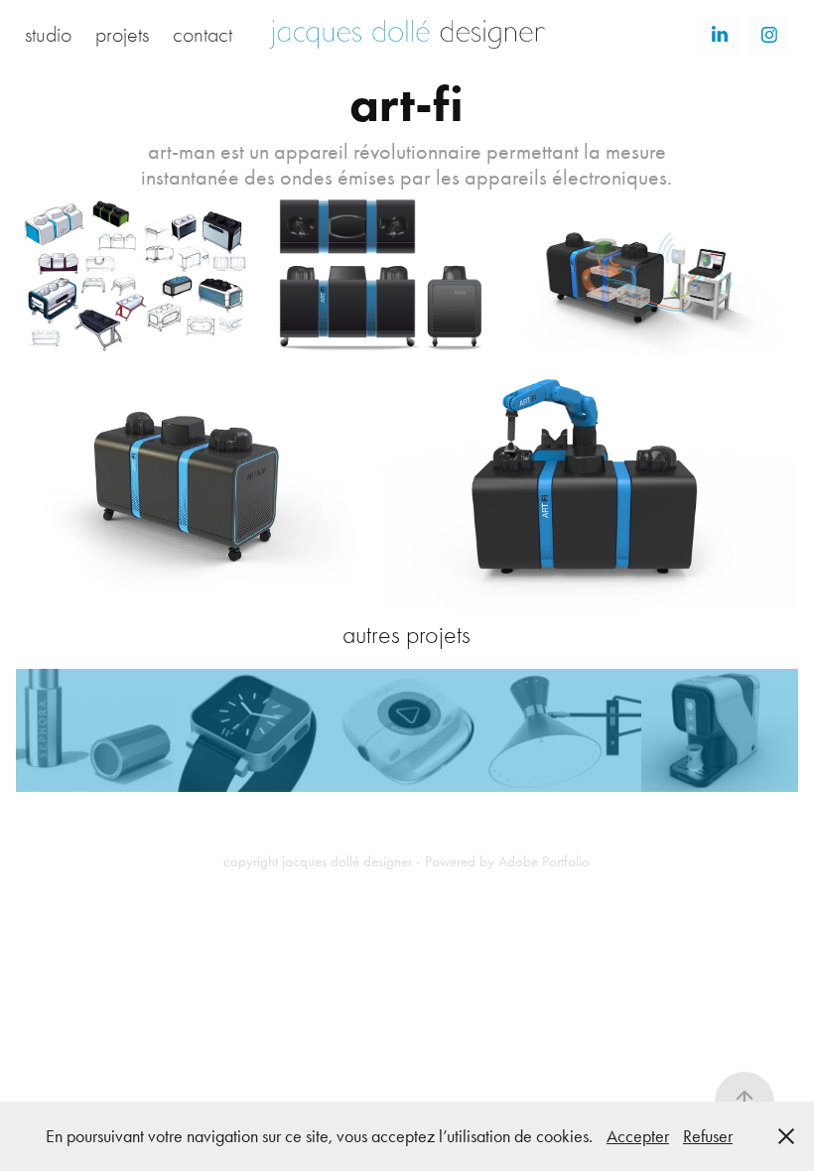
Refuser (708, 1136)
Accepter (638, 1136)
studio (48, 35)
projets (122, 35)
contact (202, 35)
